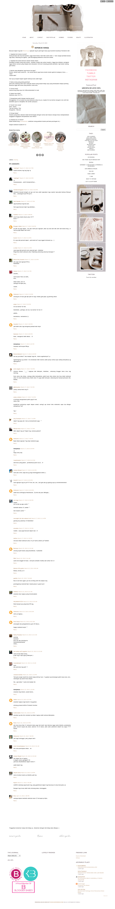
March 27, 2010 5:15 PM (25, 248)
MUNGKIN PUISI (91, 144)
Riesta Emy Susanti (18, 259)
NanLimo (15, 334)
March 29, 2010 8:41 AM (32, 746)
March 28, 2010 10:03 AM (27, 621)
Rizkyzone (16, 736)
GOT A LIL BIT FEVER (91, 181)
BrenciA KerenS (17, 354)
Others (78, 858)
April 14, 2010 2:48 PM (22, 796)
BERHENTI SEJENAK (91, 139)
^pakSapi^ (16, 168)
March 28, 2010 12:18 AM (26, 548)
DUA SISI (91, 171)
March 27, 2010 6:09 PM (26, 334)
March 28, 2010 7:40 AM (25, 578)
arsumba (15, 528)
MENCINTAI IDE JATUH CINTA (91, 88)
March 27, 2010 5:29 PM (32, 259)
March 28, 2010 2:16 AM (23, 558)
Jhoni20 (15, 480)
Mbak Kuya (26, 51)
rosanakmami (17, 663)
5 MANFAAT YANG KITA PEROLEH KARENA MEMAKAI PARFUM (25, 146)
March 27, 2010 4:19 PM (26, 178)
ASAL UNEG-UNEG (91, 138)
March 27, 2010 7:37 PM (28, 428)
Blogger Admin (17, 226)
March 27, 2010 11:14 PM (38, 518)
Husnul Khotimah (81, 856)
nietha (15, 538)
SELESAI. (91, 162)
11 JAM (91, 176)
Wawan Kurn (17, 428)
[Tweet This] (40, 156)
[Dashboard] (109, 2)
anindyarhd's (81, 877)
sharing (16, 160)
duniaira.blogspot (18, 190)
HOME (24, 37)
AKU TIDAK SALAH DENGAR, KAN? (91, 159)
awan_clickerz (17, 397)
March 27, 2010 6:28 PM (27, 344)
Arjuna (15, 271)
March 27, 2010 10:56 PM (26, 500)
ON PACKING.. (91, 157)
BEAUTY (78, 37)
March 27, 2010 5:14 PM (24, 238)
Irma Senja (16, 621)
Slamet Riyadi (17, 756)
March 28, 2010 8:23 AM (25, 591)
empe (15, 304)
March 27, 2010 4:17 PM (26, 168)
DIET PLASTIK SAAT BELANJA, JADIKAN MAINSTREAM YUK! (37, 146)
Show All (105, 895)
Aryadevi (15, 324)
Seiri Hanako (17, 201)
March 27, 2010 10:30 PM (25, 480)
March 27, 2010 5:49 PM (26, 324)
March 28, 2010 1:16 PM (30, 674)
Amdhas (15, 591)
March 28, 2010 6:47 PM (24, 723)
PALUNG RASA (91, 147)
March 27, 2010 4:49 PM (25, 214)
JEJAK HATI (91, 146)
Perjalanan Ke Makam (83, 885)
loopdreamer (17, 460)
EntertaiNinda (82, 865)
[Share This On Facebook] (37, 156)
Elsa (14, 796)
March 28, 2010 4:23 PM (24, 699)
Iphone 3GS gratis (18, 568)
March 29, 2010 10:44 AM (29, 756)
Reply (15, 173)
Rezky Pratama (17, 635)
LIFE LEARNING (91, 136)
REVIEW (91, 143)
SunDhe (15, 214)
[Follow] (102, 2)
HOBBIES (61, 37)
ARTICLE (91, 148)
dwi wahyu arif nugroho (20, 651)
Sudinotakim (16, 713)
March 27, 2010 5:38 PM (24, 304)
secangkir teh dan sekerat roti (22, 518)
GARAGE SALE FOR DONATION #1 (49, 144)
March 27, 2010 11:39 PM (25, 538)
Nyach (15, 782)
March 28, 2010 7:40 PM (26, 736)
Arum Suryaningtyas (19, 746)
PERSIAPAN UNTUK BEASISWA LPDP (87, 867)
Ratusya (15, 548)
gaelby (15, 578)
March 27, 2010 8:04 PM (27, 448)
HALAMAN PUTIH (18, 601)
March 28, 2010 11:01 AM (29, 635)
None (14, 723)
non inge (15, 500)
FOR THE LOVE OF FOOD (91, 140)
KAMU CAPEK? (91, 173)
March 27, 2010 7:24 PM (28, 418)
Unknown (16, 294)
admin (15, 699)
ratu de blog (81, 889)
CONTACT (40, 37)
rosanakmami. (24, 121)
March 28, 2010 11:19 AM (29, 663)
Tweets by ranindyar (91, 277)
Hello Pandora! (82, 871)
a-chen (15, 248)
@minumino (16, 387)
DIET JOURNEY (91, 150)
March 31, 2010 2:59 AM (24, 782)
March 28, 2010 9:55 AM (30, 601)
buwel (15, 238)
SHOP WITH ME (50, 37)
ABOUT (32, 37)
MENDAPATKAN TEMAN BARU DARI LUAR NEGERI (91, 872)
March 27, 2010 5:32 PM (24, 271)
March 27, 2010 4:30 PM (31, 190)
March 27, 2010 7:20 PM (29, 397)
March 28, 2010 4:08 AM (31, 568)
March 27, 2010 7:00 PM (28, 369)
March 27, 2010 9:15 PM (28, 460)
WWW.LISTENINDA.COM (56, 902)
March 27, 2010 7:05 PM (27, 387)
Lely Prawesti (17, 418)
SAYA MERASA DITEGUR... (91, 168)
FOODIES (70, 37)
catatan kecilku (17, 674)
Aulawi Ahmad (17, 470)
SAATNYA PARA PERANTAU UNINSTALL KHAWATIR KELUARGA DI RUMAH (60, 147)
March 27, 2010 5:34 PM (26, 294)
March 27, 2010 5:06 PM (29, 226)
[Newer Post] (15, 837)
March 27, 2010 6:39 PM (29, 354)
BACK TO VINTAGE (91, 179)
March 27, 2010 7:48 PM (26, 438)
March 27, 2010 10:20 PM (29, 470)
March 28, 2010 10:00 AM (26, 611)
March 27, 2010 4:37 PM (28, 201)
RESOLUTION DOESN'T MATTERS (13, 144)
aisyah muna (17, 772)
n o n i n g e (81, 884)
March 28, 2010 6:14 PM (28, 713)
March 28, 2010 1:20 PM (27, 689)
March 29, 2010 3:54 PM (28, 772)
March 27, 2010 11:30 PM (26, 528)
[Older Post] (65, 837)
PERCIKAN (91, 142)
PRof (14, 558)
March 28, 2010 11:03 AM (35, 651)
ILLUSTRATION (88, 37)
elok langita (16, 369)
